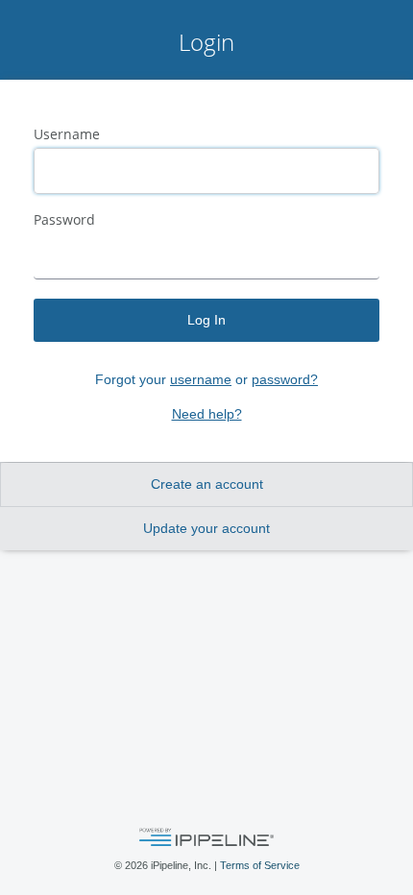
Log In (206, 319)
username (200, 379)
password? (285, 379)
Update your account (206, 528)
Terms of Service (260, 865)
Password (64, 220)
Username (67, 134)
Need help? (207, 414)
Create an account (207, 484)
